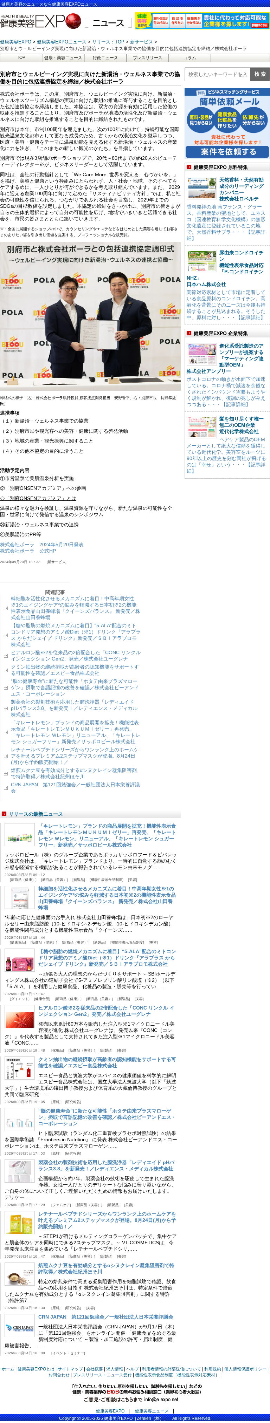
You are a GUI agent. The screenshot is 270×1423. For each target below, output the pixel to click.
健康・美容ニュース (63, 57)
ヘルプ (132, 1369)
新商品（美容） (54, 880)
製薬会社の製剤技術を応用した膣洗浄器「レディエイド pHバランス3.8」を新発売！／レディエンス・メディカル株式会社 (74, 708)
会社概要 (94, 1369)
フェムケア (61, 1205)
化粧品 (57, 1050)
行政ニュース (105, 57)
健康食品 (18, 942)
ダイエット (19, 999)
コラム (190, 57)
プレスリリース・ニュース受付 (102, 1375)
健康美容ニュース (152, 1411)
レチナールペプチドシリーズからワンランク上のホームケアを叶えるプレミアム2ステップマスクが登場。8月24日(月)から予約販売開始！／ (75, 756)
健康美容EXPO (110, 1411)
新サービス (56, 562)
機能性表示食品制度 (106, 880)
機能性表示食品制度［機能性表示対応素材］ (177, 1375)
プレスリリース (147, 57)
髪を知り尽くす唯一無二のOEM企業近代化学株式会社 (241, 425)
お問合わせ (59, 1375)
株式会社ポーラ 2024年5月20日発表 (42, 544)
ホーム (8, 1369)
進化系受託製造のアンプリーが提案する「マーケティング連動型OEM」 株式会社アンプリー (225, 358)
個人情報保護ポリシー (245, 1369)
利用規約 (212, 1369)
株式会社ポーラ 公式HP (28, 551)
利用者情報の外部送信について (171, 1369)
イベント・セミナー (68, 1353)
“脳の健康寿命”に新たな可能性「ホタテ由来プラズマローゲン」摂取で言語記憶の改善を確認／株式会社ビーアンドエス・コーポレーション (75, 687)
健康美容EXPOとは (36, 1369)
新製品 (78, 880)
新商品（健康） (23, 880)
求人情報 (114, 1369)
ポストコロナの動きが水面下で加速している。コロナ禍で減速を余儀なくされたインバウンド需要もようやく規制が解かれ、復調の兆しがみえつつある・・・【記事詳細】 (226, 391)
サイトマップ (70, 1369)
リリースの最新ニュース (36, 814)
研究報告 (73, 1102)
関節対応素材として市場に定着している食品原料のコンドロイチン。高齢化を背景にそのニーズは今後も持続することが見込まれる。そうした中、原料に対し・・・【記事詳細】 (226, 304)
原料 (55, 1102)
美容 (132, 880)
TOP (21, 57)
